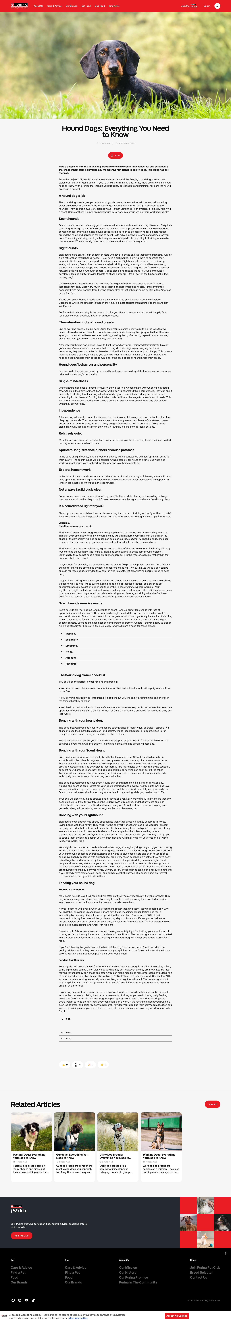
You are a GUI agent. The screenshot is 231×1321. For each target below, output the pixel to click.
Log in (207, 6)
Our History (127, 1272)
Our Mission (128, 1267)
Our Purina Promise (133, 1277)
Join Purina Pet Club (205, 1267)
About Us (38, 6)
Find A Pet (114, 6)
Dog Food (100, 6)
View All (213, 1104)
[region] (115, 1316)
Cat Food (86, 6)
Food (14, 1277)
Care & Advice (54, 6)
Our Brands (71, 6)
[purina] (13, 1300)
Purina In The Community (138, 1282)
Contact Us (198, 1277)
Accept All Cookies (176, 1315)
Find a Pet (18, 1272)
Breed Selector (201, 1272)
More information (78, 1318)
